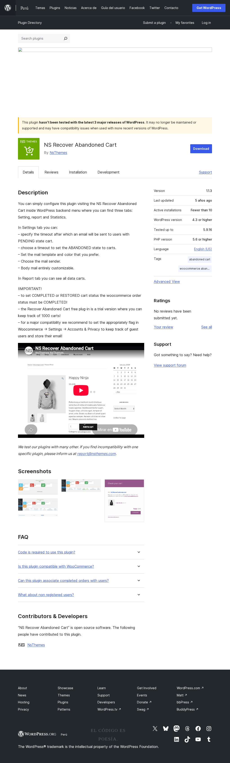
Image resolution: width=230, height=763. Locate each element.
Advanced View (167, 281)
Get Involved (146, 688)
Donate (144, 702)
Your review (163, 327)
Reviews (51, 172)
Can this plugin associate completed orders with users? (63, 580)
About (22, 688)
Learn (101, 688)
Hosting (23, 702)
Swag (143, 709)
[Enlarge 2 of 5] (51, 504)
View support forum (170, 365)
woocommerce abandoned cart (196, 268)
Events (142, 695)
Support (205, 172)
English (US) (203, 249)
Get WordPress (209, 8)
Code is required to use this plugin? (46, 552)
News (22, 695)
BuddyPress (188, 709)
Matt (182, 695)
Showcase (65, 688)
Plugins (63, 702)
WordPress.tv (109, 709)
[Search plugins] (65, 38)
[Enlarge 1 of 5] (51, 485)
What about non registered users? (46, 595)
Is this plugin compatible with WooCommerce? (56, 566)
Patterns (64, 709)
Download (201, 149)
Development (108, 172)
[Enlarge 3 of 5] (51, 520)
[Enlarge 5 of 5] (138, 485)
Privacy (23, 709)
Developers (106, 702)
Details (28, 172)
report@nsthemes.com (96, 453)
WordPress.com (190, 688)
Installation (78, 172)
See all (206, 327)
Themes (64, 695)
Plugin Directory (30, 23)
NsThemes (58, 152)
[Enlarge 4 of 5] (95, 485)
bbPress (185, 702)
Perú (64, 734)
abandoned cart (199, 259)
